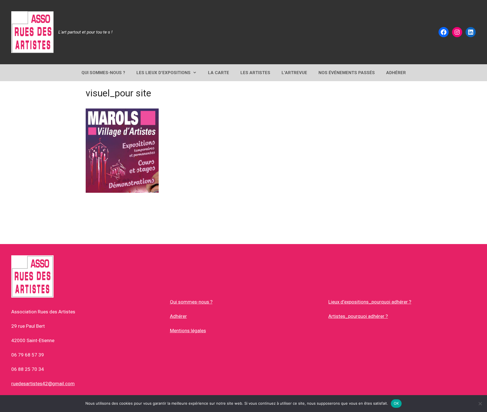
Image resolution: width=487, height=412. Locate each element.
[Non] (480, 403)
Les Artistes (255, 72)
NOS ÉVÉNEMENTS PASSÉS (346, 72)
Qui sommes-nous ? (191, 302)
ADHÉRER (396, 72)
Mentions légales (188, 330)
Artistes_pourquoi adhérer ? (358, 316)
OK (396, 403)
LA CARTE (218, 72)
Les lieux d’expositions (163, 72)
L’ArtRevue (294, 72)
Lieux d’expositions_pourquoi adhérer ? (369, 302)
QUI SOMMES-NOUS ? (103, 72)
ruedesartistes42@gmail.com (43, 383)
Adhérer (178, 316)
